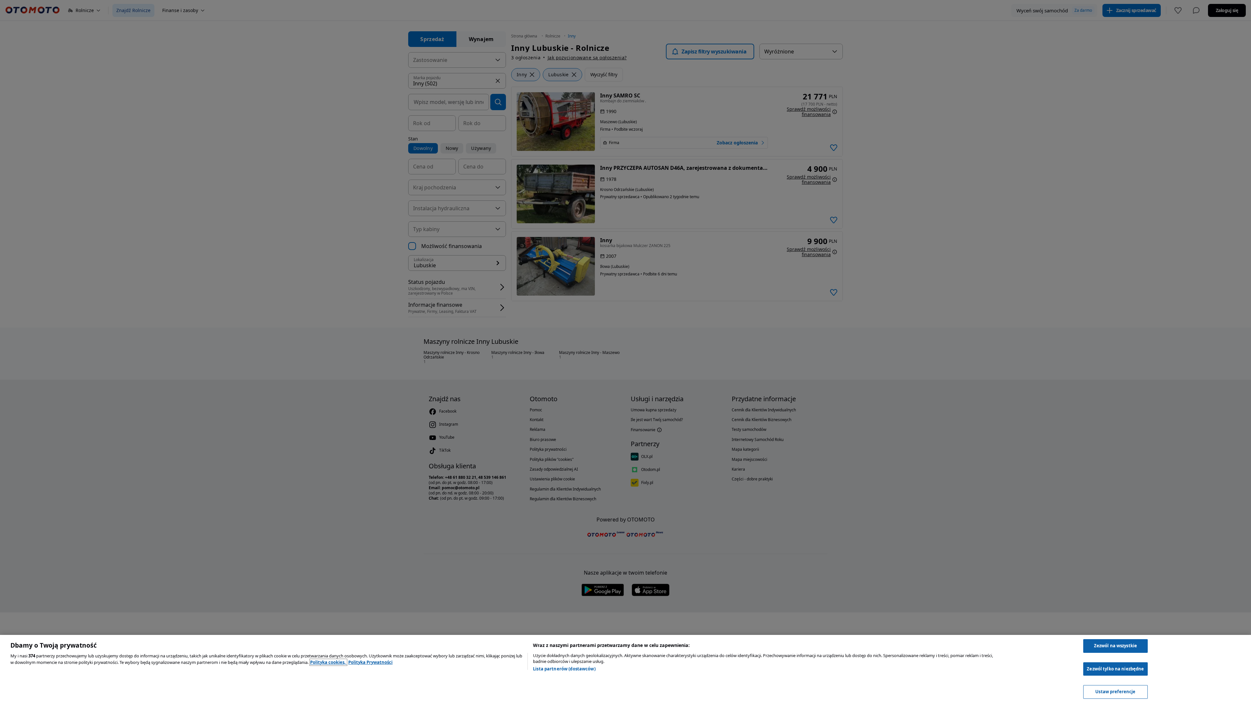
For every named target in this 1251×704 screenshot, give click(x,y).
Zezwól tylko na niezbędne (1115, 669)
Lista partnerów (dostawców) (564, 669)
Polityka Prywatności (370, 662)
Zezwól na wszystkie (1115, 646)
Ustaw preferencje (1115, 692)
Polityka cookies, (328, 662)
